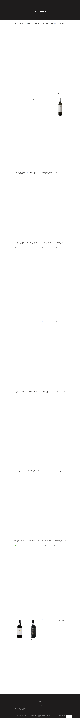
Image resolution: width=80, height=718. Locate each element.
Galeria (46, 5)
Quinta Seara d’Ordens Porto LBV (20, 639)
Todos (30, 16)
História (40, 701)
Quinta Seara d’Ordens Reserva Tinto (33, 168)
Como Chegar (51, 5)
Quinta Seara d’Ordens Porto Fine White (33, 466)
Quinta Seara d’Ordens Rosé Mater (60, 243)
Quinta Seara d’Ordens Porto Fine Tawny (60, 541)
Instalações (40, 702)
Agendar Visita (40, 706)
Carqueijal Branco (19, 25)
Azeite (33, 16)
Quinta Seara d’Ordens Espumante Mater (33, 317)
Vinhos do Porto (47, 16)
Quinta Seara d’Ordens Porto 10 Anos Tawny (33, 615)
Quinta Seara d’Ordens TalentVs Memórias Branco (60, 117)
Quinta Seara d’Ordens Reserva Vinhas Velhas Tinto (46, 168)
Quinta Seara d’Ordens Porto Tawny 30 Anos (60, 615)
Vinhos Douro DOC (39, 16)
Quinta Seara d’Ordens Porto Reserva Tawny (20, 615)
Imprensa (42, 5)
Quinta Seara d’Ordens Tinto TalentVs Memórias (20, 243)
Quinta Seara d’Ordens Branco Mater (46, 243)
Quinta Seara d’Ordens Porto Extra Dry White (20, 466)
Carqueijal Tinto (47, 25)
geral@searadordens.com (59, 700)
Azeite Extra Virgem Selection (60, 689)
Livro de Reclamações (58, 715)
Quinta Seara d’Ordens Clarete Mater (19, 317)
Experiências (40, 705)
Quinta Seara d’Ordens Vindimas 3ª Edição (33, 243)
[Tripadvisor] (23, 703)
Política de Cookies (45, 715)
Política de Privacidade (37, 715)
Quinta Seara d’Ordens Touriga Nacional (33, 392)
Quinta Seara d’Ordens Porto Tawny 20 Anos (47, 615)
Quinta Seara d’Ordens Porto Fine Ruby (33, 541)
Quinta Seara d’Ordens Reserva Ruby (46, 541)
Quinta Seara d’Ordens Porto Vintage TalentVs (33, 639)
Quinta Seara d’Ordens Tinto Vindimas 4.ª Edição (20, 392)
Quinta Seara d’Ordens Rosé (20, 168)
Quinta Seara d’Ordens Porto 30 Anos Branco (19, 541)
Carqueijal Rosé (33, 25)
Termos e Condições (51, 715)
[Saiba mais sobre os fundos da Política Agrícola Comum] (22, 709)
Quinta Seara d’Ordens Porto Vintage (47, 690)
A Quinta (26, 5)
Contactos (58, 5)
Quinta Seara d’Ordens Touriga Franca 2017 (60, 392)
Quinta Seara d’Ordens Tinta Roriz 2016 (47, 392)
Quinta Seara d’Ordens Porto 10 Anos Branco (46, 466)
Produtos (31, 5)
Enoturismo (36, 5)
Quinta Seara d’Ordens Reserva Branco (60, 94)
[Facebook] (20, 703)
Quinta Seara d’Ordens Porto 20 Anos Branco (60, 466)
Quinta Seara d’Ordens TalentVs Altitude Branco (46, 317)
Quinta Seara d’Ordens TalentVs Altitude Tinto (60, 317)
